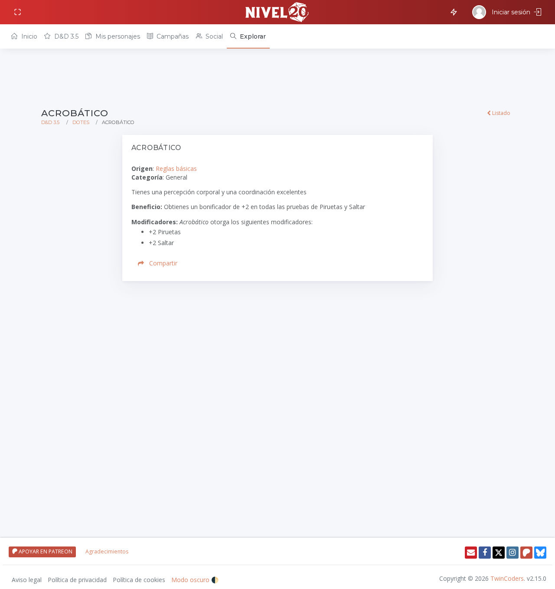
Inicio (28, 36)
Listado (500, 113)
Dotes (80, 122)
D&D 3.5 (65, 36)
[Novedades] (452, 11)
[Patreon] (526, 552)
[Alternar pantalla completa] (18, 12)
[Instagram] (512, 552)
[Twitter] (499, 552)
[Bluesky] (540, 552)
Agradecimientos (106, 551)
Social (213, 36)
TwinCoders (507, 578)
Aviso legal (27, 580)
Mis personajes (117, 36)
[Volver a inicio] (277, 12)
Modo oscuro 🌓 (195, 580)
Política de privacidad (77, 580)
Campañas (172, 36)
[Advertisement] (277, 78)
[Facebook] (485, 552)
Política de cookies (139, 580)
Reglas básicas (176, 168)
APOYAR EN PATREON (44, 551)
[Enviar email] (471, 552)
